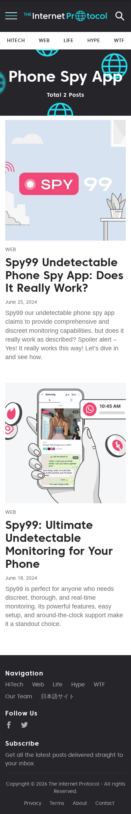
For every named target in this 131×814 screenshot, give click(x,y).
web (10, 249)
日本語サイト (57, 696)
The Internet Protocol (74, 784)
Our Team (18, 696)
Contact (104, 803)
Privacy (32, 803)
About (80, 803)
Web (44, 40)
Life (68, 40)
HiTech (16, 40)
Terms (57, 803)
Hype (93, 40)
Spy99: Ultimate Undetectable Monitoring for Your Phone (59, 544)
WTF (119, 40)
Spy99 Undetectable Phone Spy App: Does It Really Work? (64, 275)
